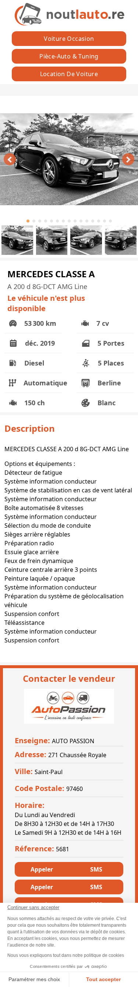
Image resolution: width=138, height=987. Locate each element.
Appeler (42, 869)
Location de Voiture (69, 74)
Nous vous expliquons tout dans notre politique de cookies (65, 955)
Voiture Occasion (69, 39)
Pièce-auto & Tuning (69, 56)
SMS (96, 869)
